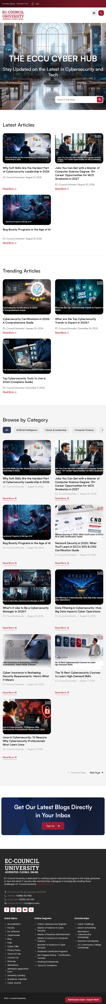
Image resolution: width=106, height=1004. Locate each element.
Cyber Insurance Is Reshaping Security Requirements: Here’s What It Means (26, 676)
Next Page (95, 772)
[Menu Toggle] (94, 13)
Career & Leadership (55, 430)
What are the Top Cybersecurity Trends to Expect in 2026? (75, 320)
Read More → (9, 189)
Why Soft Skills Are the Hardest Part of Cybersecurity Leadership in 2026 (26, 169)
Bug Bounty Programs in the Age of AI (27, 229)
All (7, 430)
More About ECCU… (46, 884)
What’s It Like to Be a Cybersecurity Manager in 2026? (26, 609)
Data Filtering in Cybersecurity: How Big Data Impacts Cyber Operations (78, 609)
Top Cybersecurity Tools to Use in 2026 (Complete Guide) (24, 380)
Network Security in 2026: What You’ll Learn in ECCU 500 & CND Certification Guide (75, 546)
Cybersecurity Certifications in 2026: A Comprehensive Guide (26, 320)
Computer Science (84, 430)
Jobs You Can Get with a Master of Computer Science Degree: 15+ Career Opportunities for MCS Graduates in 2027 (77, 173)
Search (100, 99)
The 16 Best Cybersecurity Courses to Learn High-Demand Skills (77, 674)
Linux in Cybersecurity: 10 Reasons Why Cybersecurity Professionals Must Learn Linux (25, 741)
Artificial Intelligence (26, 430)
